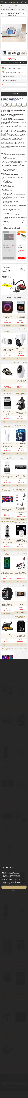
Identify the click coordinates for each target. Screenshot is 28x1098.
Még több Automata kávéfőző (20, 648)
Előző (2, 33)
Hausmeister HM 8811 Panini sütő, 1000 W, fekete (7, 636)
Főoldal (2, 5)
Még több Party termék (7, 585)
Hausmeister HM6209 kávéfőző (21, 413)
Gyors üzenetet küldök (11, 80)
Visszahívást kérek (10, 76)
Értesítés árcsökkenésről (8, 89)
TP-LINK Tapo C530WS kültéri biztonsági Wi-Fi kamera (21, 350)
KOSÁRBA (10, 258)
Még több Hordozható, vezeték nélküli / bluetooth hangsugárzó (7, 330)
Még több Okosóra (7, 617)
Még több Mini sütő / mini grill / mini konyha (20, 617)
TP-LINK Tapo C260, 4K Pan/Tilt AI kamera (21, 381)
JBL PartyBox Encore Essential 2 (7, 316)
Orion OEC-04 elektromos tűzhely (7, 476)
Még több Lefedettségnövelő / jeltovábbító (7, 457)
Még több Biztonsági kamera (7, 362)
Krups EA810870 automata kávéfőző (21, 636)
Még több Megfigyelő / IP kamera (20, 394)
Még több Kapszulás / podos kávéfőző (7, 553)
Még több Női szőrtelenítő (21, 553)
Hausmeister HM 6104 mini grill (21, 603)
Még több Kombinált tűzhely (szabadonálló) (21, 329)
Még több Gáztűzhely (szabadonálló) (7, 426)
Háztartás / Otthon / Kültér (11, 5)
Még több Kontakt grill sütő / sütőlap (7, 649)
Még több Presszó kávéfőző (21, 425)
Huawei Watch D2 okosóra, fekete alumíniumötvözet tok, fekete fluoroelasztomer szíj (7, 604)
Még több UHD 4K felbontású (7, 521)
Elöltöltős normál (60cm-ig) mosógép (9, 8)
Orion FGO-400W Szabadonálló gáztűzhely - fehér (7, 413)
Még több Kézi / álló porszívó (20, 522)
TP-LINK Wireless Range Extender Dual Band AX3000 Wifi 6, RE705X (7, 445)
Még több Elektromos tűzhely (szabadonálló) (7, 489)
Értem (14, 887)
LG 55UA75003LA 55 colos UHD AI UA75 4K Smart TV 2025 (7, 509)
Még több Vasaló (7, 393)
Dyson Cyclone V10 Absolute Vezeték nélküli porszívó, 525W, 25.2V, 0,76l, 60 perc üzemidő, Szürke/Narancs (20, 510)
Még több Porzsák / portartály (20, 457)
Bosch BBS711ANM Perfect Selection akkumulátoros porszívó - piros (21, 573)
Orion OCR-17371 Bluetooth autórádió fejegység (20, 477)
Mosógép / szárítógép (6, 7)
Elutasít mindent (14, 890)
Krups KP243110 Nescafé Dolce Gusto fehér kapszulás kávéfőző (7, 541)
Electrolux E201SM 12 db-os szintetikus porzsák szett (21, 445)
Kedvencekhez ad (8, 85)
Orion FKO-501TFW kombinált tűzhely (20, 316)
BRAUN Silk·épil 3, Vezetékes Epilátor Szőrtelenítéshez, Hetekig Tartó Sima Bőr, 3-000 (21, 541)
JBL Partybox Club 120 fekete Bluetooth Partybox (7, 572)
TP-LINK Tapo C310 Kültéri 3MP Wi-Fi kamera (7, 349)
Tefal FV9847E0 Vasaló (7, 381)
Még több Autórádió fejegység (20, 490)
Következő (26, 33)
